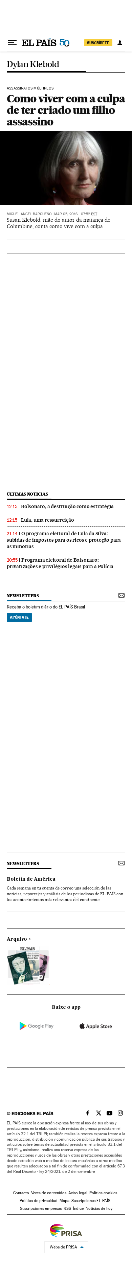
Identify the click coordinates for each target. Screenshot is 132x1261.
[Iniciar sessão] (119, 42)
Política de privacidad (39, 1201)
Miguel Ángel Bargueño (29, 214)
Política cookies (103, 1193)
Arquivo (17, 939)
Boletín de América (31, 879)
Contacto (21, 1193)
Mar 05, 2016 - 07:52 (75, 214)
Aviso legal (77, 1193)
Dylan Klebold (33, 64)
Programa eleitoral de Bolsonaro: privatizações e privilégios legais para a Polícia (60, 563)
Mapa (64, 1201)
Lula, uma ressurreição (47, 520)
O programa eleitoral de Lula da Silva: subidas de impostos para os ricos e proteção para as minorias (64, 540)
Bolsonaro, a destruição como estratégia (67, 506)
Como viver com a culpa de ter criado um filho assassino (66, 110)
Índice (78, 1208)
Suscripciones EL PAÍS (90, 1201)
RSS (67, 1208)
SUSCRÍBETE (98, 42)
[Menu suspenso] (12, 42)
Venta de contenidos (48, 1193)
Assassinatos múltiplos (30, 88)
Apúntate (19, 617)
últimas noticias (27, 494)
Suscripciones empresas (41, 1208)
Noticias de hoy (99, 1208)
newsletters (23, 595)
